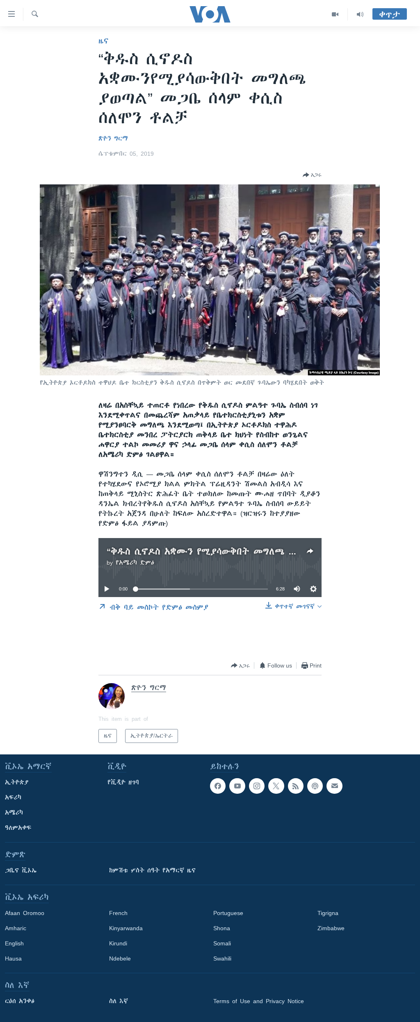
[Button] (312, 175)
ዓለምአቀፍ (18, 827)
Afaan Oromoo (24, 913)
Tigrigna (327, 913)
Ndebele (120, 958)
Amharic (15, 928)
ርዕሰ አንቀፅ (19, 1001)
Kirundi (118, 943)
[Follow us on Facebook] (218, 786)
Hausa (13, 958)
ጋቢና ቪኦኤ (21, 870)
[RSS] (296, 786)
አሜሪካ (14, 812)
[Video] (335, 14)
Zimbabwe (331, 928)
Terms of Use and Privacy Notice (258, 1001)
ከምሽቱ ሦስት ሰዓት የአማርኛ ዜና (152, 870)
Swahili (222, 958)
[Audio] (360, 14)
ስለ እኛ (118, 1001)
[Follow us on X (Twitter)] (276, 786)
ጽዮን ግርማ (113, 138)
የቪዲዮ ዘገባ (123, 782)
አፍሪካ (13, 797)
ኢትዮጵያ (17, 782)
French (118, 913)
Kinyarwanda (126, 928)
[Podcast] (315, 786)
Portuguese (228, 913)
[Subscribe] (334, 786)
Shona (221, 928)
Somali (222, 943)
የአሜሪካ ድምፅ (135, 562)
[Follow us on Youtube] (237, 786)
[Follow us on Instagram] (257, 786)
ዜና (103, 41)
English (14, 943)
